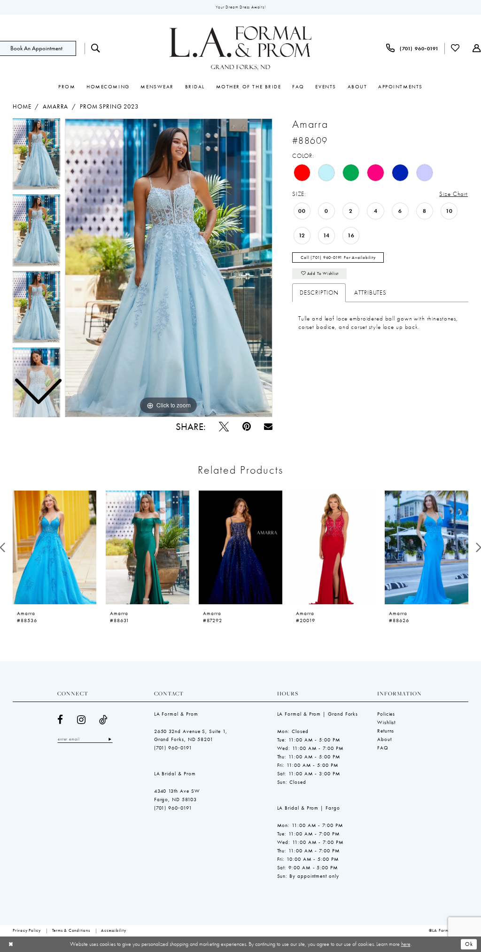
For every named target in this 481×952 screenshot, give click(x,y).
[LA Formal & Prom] (240, 48)
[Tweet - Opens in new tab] (224, 426)
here (406, 944)
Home (22, 106)
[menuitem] (95, 48)
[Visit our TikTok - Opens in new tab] (103, 720)
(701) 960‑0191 (173, 747)
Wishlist (386, 722)
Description (319, 293)
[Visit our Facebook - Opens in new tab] (60, 720)
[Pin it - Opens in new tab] (246, 426)
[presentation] (54, 547)
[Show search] (95, 48)
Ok (469, 944)
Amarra (55, 106)
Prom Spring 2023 (109, 106)
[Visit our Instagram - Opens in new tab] (81, 720)
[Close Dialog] (10, 944)
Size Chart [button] (453, 194)
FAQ (382, 747)
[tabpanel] (168, 268)
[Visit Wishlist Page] (455, 48)
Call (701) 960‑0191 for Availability (338, 257)
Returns (385, 730)
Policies (386, 713)
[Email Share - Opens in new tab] (268, 426)
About (384, 739)
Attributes (370, 293)
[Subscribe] (110, 739)
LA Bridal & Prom (175, 773)
